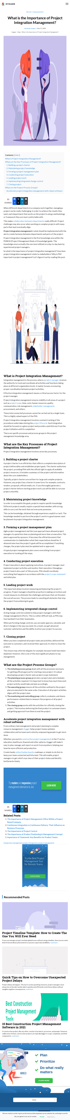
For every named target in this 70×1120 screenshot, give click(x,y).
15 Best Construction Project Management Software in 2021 (31, 1025)
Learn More (35, 876)
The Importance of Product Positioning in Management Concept (35, 834)
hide (17, 155)
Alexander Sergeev (30, 28)
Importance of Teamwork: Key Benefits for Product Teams (32, 837)
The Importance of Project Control (22, 831)
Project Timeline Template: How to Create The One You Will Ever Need (34, 934)
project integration (30, 843)
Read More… (51, 1116)
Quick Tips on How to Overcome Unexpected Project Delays (34, 978)
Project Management (35, 12)
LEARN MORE (43, 1080)
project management (46, 843)
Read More (54, 943)
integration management (13, 843)
